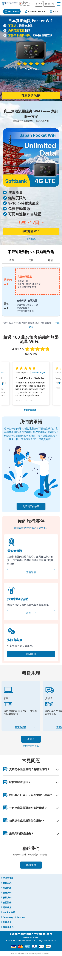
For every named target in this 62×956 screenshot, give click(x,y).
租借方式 (7, 882)
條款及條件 (8, 927)
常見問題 (7, 887)
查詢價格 (31, 239)
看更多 (31, 739)
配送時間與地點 (31, 745)
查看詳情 (31, 572)
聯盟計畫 (7, 902)
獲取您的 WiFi (31, 95)
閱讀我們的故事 (31, 506)
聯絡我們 (31, 654)
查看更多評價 (30, 410)
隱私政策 (7, 907)
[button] (5, 383)
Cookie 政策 (9, 912)
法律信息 (7, 922)
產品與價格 (8, 877)
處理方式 (31, 613)
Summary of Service (14, 917)
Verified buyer (38, 372)
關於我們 (7, 897)
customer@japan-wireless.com (31, 934)
